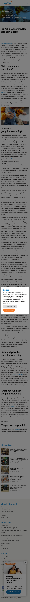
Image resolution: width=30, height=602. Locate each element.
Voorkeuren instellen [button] (10, 306)
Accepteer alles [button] (9, 310)
